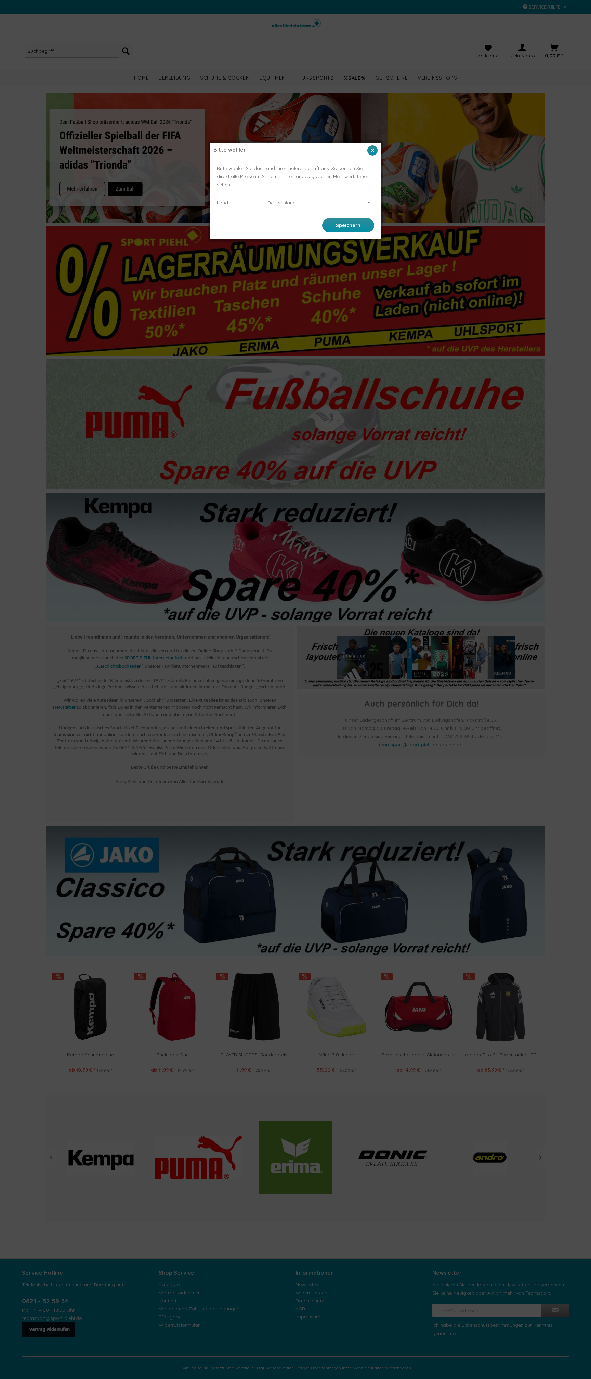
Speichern (348, 225)
